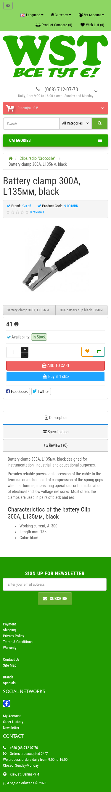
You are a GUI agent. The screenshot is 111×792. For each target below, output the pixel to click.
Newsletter (11, 727)
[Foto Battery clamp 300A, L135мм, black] (56, 258)
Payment (9, 624)
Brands (8, 677)
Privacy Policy (13, 636)
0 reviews (37, 212)
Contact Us (11, 659)
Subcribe (58, 598)
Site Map (9, 665)
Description (58, 417)
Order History (13, 722)
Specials (9, 683)
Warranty (9, 647)
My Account (12, 716)
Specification (58, 431)
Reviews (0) (58, 445)
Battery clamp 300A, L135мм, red (31, 310)
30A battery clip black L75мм (81, 310)
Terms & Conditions (18, 642)
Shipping (9, 630)
